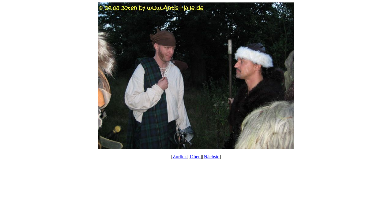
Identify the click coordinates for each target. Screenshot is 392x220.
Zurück (180, 156)
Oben (195, 156)
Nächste (211, 156)
